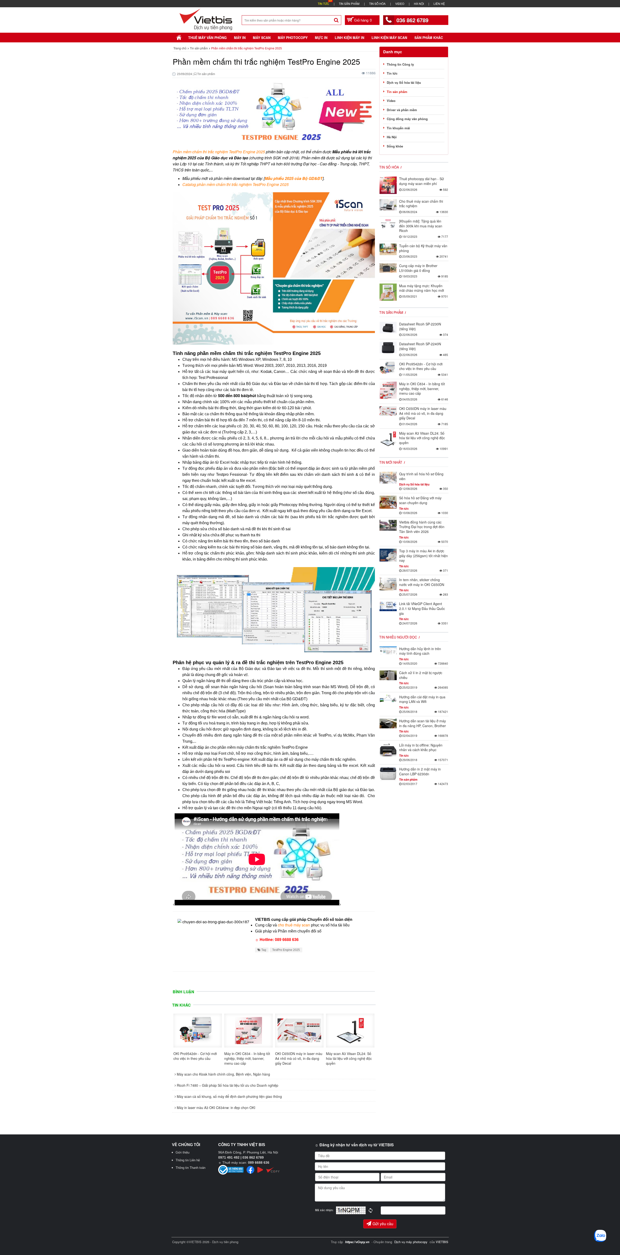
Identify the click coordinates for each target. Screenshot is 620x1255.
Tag (263, 950)
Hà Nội (392, 137)
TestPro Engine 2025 (286, 950)
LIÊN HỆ (439, 3)
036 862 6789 (412, 20)
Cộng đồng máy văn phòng (407, 118)
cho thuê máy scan (294, 925)
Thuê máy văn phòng (207, 37)
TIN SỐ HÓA (377, 3)
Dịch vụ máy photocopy (411, 1242)
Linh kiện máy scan (389, 37)
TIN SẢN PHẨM (349, 3)
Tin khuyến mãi (398, 128)
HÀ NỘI (419, 3)
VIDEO (399, 3)
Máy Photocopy (293, 37)
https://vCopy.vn (357, 1242)
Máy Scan (262, 37)
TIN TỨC (323, 3)
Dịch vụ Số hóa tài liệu (404, 82)
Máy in (240, 37)
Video (391, 100)
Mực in (321, 37)
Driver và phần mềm (402, 110)
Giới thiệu (182, 1152)
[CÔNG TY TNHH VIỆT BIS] (205, 19)
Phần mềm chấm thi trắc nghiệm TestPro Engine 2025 (219, 151)
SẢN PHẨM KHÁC (428, 37)
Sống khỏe (395, 146)
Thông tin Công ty (400, 64)
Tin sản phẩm (397, 91)
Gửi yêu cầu (382, 1223)
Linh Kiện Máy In (349, 37)
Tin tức (392, 73)
